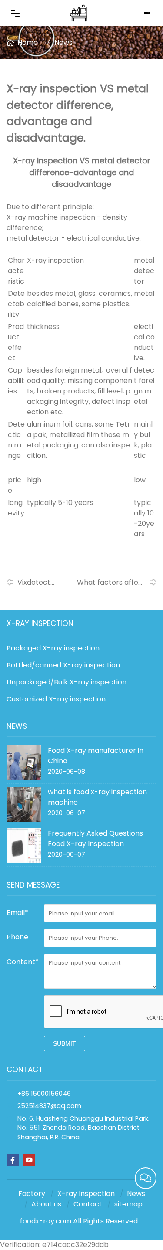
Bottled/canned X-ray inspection (63, 665)
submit (64, 1043)
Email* (17, 913)
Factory (31, 1194)
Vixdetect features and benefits (39, 582)
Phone (17, 937)
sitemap (128, 1204)
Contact (87, 1204)
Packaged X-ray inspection (53, 648)
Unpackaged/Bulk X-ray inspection (66, 682)
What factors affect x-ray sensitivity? (111, 582)
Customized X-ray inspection (56, 699)
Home (27, 42)
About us (46, 1204)
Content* (23, 962)
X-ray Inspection (86, 1194)
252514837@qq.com (49, 1105)
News (63, 42)
